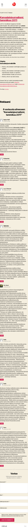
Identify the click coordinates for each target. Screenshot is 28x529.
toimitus (7, 89)
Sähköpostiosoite (4, 501)
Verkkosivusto (3, 508)
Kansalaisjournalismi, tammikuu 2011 (12, 19)
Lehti (6, 526)
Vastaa (1, 154)
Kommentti (3, 482)
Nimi (1, 495)
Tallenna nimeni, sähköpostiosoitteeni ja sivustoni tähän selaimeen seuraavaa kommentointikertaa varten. (13, 515)
